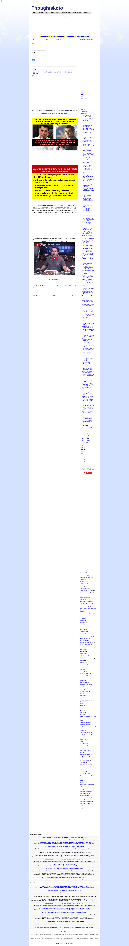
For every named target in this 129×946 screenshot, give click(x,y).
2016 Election (37, 285)
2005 (82, 462)
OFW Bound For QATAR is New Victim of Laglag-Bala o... (88, 380)
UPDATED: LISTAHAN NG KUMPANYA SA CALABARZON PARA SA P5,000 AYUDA (64, 859)
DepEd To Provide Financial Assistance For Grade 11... (88, 154)
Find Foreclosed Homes (85, 627)
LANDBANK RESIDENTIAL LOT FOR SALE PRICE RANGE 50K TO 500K (64, 851)
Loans (81, 686)
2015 (82, 109)
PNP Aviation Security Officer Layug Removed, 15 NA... (88, 319)
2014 (82, 445)
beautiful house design (84, 750)
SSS (81, 720)
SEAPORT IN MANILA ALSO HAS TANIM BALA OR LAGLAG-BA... (88, 335)
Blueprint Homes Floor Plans (86, 592)
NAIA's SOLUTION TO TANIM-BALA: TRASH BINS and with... (87, 259)
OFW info (82, 703)
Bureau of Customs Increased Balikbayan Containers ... (87, 354)
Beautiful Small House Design (86, 590)
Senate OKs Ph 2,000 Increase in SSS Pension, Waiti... (88, 323)
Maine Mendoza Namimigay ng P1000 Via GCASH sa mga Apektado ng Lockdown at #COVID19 (64, 873)
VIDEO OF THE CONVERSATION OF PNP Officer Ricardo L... (88, 310)
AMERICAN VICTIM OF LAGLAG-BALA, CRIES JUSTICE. (88, 288)
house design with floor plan (86, 766)
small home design (84, 793)
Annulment (82, 579)
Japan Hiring (82, 666)
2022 (82, 96)
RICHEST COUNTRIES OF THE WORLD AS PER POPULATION (87, 232)
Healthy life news (83, 655)
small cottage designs (84, 791)
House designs (83, 664)
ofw (80, 789)
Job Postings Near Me (84, 673)
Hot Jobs (82, 660)
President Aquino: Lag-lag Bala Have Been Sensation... (87, 185)
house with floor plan (84, 773)
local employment (83, 786)
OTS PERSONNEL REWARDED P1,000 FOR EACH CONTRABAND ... (87, 170)
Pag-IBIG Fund (83, 708)
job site (81, 780)
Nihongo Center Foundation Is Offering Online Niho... (88, 158)
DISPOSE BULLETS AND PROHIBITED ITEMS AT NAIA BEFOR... (88, 272)
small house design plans (85, 801)
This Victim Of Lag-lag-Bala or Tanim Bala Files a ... (88, 372)
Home (54, 295)
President (55, 285)
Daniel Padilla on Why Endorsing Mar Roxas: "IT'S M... (87, 301)
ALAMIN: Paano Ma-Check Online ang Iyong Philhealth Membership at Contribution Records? (64, 842)
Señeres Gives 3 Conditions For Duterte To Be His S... (88, 146)
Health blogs (82, 649)
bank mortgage (83, 745)
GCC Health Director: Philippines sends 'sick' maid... (87, 141)
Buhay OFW (82, 594)
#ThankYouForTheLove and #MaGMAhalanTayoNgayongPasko (88, 276)
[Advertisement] (64, 26)
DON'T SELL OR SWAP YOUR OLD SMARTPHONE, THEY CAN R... (88, 190)
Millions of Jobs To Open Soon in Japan (87, 161)
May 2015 (84, 435)
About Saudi (82, 572)
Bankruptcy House (84, 588)
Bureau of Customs (84, 597)
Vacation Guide (83, 739)
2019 (82, 102)
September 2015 (86, 427)
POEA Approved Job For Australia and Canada (87, 327)
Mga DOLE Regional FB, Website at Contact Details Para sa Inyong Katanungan (64, 912)
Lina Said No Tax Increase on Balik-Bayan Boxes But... (88, 254)
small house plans (84, 803)
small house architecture (85, 795)
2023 (82, 94)
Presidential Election (69, 285)
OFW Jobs (82, 693)
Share (33, 75)
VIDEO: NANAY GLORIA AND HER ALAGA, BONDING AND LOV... (87, 247)
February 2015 (85, 440)
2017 (82, 106)
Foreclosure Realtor (84, 638)
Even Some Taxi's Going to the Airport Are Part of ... (88, 404)
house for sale (83, 769)
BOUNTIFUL (86, 12)
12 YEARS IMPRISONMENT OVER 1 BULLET (88, 339)
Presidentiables (61, 285)
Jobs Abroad (82, 675)
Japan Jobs (82, 669)
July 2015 (84, 431)
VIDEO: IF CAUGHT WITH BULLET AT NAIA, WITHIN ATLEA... (88, 165)
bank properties (83, 748)
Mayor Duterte (50, 285)
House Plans (82, 662)
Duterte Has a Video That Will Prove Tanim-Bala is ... (88, 297)
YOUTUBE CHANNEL (43, 12)
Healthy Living (83, 653)
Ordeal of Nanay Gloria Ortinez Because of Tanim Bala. (87, 263)
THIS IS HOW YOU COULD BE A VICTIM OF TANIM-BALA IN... (87, 417)
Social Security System (85, 732)
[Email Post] (37, 284)
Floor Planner (82, 629)
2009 (82, 455)
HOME (34, 12)
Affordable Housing (84, 575)
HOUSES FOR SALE (66, 12)
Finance (81, 624)
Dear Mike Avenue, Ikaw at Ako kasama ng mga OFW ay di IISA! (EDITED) (64, 846)
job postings (82, 778)
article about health (84, 743)
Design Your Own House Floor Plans (88, 608)
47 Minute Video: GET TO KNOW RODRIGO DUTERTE (88, 195)
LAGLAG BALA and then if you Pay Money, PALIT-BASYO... (88, 331)
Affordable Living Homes (85, 577)
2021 (82, 98)
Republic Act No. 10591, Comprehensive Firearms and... (88, 408)
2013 (82, 447)
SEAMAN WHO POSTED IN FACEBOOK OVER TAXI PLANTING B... (88, 306)
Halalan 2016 (43, 285)
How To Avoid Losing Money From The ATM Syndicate (87, 137)
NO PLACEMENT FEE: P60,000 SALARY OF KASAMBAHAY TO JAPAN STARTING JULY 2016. (64, 877)
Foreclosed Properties (84, 631)
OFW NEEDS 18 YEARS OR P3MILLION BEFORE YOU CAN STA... (87, 242)
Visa (81, 741)
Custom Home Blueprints (85, 603)
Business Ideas (83, 599)
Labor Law (82, 680)
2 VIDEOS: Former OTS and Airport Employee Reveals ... (87, 292)
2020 (82, 100)
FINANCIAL (82, 618)
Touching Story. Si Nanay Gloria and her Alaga (87, 251)
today (65, 110)
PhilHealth (82, 714)
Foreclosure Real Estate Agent (86, 636)
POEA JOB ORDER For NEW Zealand (87, 397)
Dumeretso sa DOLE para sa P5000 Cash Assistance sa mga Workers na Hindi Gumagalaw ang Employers (64, 855)
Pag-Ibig (81, 710)
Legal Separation (83, 682)
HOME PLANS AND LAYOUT (86, 642)
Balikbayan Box (83, 581)
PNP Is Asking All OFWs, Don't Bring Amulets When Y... (87, 393)
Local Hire (82, 689)
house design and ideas (85, 764)
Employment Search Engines (86, 613)
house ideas (82, 771)
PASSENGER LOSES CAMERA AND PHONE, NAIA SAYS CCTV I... (88, 314)
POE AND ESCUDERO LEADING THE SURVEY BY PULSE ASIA (88, 219)
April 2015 (84, 436)
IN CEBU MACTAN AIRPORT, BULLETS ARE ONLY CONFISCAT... (87, 358)
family (81, 752)
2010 (82, 453)
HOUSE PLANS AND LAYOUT (86, 644)
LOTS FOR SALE (77, 12)
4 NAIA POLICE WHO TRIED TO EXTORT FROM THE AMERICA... (88, 237)
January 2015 (85, 442)
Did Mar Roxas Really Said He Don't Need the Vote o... (88, 349)
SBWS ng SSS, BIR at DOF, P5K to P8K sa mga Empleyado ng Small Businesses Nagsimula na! (64, 926)
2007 (82, 459)
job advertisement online (85, 775)
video (81, 807)
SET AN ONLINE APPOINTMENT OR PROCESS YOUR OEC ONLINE (88, 344)
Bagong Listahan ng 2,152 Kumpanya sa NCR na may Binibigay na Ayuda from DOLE (64, 837)
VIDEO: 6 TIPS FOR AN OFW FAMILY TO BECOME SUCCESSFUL (87, 120)
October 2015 (85, 425)
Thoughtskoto (47, 8)
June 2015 (84, 433)
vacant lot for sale (83, 805)
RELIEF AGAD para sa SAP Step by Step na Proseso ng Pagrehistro (64, 868)
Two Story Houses (84, 736)
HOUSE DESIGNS (55, 12)
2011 (82, 451)
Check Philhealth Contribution (86, 601)
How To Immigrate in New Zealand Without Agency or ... (88, 421)
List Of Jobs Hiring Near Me (86, 684)
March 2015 (85, 438)
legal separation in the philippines (87, 784)
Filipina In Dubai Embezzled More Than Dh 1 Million (88, 280)
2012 (82, 449)
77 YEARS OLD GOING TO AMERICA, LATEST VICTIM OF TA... (88, 384)
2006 (82, 461)
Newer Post (35, 295)
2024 (82, 92)
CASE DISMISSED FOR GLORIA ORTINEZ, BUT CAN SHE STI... (88, 284)
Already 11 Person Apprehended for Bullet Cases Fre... (87, 364)
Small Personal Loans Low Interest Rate (88, 726)
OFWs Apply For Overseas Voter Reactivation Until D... (88, 150)
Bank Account (83, 583)
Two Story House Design (85, 734)
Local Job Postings (84, 691)
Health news (82, 651)
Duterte (81, 611)
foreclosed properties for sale (86, 754)
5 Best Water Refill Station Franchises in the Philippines (64, 890)
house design (82, 762)
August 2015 (85, 429)
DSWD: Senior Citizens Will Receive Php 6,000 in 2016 (88, 181)
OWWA (81, 705)
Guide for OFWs (83, 640)
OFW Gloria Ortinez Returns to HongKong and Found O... (87, 267)
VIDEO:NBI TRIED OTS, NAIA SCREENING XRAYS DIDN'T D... (87, 228)
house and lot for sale (84, 760)
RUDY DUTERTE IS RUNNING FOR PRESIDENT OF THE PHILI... (87, 200)
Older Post (74, 295)
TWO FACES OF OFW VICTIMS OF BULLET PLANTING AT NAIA (87, 368)
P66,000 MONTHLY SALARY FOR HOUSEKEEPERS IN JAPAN (87, 176)
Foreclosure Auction (84, 633)
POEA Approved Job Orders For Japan (86, 116)
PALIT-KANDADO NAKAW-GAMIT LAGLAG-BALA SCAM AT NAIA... (88, 376)
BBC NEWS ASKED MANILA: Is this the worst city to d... (88, 224)
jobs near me (82, 782)
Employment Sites (84, 616)
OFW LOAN (82, 695)
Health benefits (83, 647)
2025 (82, 90)
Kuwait (81, 678)
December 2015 (86, 111)
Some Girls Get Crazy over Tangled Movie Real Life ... (88, 129)
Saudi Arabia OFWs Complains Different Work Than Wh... (87, 125)
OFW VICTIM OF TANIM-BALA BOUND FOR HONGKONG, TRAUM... (88, 401)
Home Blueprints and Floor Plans (87, 658)
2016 (82, 107)
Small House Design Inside (86, 724)
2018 (82, 104)
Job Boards (82, 671)
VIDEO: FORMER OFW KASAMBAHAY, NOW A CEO (88, 215)
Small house (82, 730)
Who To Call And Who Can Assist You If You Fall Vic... (88, 412)
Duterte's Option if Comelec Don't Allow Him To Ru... (88, 133)
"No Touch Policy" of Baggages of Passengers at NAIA (88, 389)
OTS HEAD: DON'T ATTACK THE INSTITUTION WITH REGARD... (87, 210)
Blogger (70, 943)
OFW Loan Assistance (84, 697)
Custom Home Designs (85, 606)
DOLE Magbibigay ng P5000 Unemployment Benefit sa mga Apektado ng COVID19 (64, 917)
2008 (82, 457)
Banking (81, 586)
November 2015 (86, 113)
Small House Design (84, 722)
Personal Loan (83, 712)
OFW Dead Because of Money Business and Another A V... (87, 205)
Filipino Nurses (83, 622)
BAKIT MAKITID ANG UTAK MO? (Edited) (64, 864)
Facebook (82, 620)
